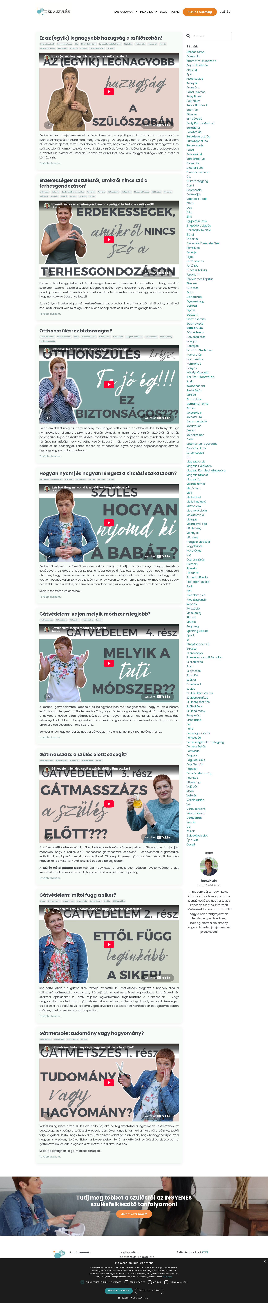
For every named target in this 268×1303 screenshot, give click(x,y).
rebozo (191, 604)
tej (188, 724)
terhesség (193, 738)
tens (189, 729)
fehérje (191, 252)
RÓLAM (175, 12)
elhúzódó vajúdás (88, 44)
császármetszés (64, 44)
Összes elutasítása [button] (149, 1290)
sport (190, 635)
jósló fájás (194, 390)
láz (188, 457)
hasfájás (192, 346)
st (187, 640)
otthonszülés (151, 337)
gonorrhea (194, 297)
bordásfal (193, 128)
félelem (101, 192)
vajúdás (192, 786)
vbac (190, 791)
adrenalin (44, 192)
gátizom (69, 479)
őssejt (190, 844)
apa (189, 74)
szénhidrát (193, 684)
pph (189, 591)
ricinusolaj (193, 613)
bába (76, 337)
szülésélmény (166, 337)
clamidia (192, 163)
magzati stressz (47, 48)
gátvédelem (87, 620)
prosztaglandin (196, 599)
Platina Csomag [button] (200, 12)
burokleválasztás (198, 136)
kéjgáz (190, 430)
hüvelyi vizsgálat (198, 372)
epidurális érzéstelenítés (110, 44)
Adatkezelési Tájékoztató (137, 1257)
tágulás (110, 48)
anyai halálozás (47, 337)
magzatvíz (193, 479)
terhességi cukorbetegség (205, 742)
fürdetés (192, 288)
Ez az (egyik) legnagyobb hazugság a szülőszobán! (101, 38)
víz (188, 827)
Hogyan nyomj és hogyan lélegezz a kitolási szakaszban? (108, 473)
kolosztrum (194, 417)
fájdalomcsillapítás (199, 279)
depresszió (194, 190)
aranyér (191, 83)
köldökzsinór (195, 435)
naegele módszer (198, 542)
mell (189, 493)
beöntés (192, 110)
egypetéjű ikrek (196, 221)
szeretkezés (194, 662)
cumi (190, 185)
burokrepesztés (197, 141)
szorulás (192, 675)
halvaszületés (195, 337)
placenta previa (197, 577)
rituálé (64, 196)
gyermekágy (195, 301)
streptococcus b (198, 644)
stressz (73, 196)
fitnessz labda (196, 270)
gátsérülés (140, 44)
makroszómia (195, 484)
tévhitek (192, 778)
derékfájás (193, 194)
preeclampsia (195, 595)
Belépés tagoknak (192, 1252)
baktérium (193, 101)
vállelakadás (195, 800)
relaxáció (193, 608)
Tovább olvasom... (50, 163)
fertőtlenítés (195, 261)
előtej (190, 234)
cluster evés (194, 168)
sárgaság (193, 715)
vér (188, 804)
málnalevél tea (196, 524)
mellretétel (193, 497)
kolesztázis (194, 413)
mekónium (193, 488)
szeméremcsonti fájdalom (204, 657)
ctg (189, 176)
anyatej (191, 70)
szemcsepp (194, 653)
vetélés (191, 795)
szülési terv (194, 706)
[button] (134, 1297)
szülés (190, 689)
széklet (191, 680)
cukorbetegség (197, 181)
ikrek (189, 381)
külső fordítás (196, 448)
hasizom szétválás (199, 350)
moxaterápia (195, 515)
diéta (190, 203)
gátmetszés (113, 192)
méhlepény (62, 48)
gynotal (191, 306)
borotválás (193, 132)
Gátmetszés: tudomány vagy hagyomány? (91, 1033)
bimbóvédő (194, 119)
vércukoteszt (195, 813)
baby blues (193, 96)
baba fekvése (195, 92)
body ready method (200, 123)
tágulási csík (195, 760)
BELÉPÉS (225, 12)
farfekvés (193, 248)
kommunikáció (196, 421)
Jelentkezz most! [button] (134, 1214)
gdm (189, 292)
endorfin (55, 192)
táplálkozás (194, 764)
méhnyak (168, 192)
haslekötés (194, 355)
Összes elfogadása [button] (118, 1290)
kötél (189, 439)
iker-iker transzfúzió (200, 377)
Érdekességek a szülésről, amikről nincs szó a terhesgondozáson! (93, 183)
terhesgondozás (47, 341)
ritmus (191, 617)
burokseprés (195, 145)
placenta (192, 573)
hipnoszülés (194, 359)
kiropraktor (194, 399)
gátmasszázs (46, 620)
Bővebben (167, 1276)
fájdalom (128, 44)
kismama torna (197, 404)
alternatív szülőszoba (201, 61)
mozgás (191, 519)
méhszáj (44, 196)
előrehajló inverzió (198, 230)
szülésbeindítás (97, 48)
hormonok (152, 44)
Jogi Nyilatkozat (131, 1252)
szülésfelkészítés (198, 702)
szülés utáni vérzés (199, 693)
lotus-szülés (195, 453)
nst (188, 555)
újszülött (192, 840)
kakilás (101, 479)
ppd (189, 586)
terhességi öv (196, 746)
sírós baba (193, 720)
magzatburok (195, 461)
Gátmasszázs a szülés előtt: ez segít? (83, 754)
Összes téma (195, 52)
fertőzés (192, 265)
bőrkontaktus (195, 159)
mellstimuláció (196, 501)
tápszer (192, 769)
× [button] (264, 1261)
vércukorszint (195, 809)
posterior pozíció (197, 582)
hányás (191, 368)
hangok (91, 479)
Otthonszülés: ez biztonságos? (75, 331)
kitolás (163, 44)
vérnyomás (194, 818)
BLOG (163, 12)
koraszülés (193, 426)
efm (189, 216)
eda (76, 44)
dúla (189, 208)
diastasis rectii (196, 199)
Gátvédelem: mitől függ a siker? (77, 895)
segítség (192, 626)
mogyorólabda (196, 510)
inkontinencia (195, 386)
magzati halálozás (134, 337)
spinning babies (197, 631)
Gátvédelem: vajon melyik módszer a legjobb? (95, 614)
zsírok (190, 831)
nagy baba (194, 546)
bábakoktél (194, 154)
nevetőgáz (193, 550)
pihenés (83, 48)
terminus (192, 751)
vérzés (92, 196)
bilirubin (191, 114)
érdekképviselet (197, 835)
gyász (190, 310)
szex (189, 666)
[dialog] (134, 1280)
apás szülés (194, 79)
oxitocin (74, 48)
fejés (189, 257)
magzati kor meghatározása (206, 470)
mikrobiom (193, 506)
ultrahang (193, 782)
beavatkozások (47, 44)
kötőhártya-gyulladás (201, 444)
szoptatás (193, 671)
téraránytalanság (198, 773)
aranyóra (192, 87)
